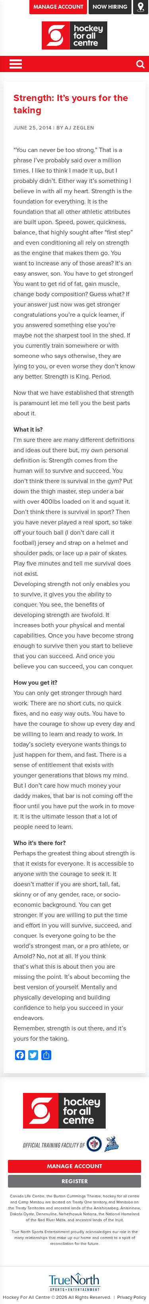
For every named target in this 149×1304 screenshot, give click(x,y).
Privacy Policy (131, 1297)
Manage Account (58, 6)
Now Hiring (110, 6)
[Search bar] (141, 67)
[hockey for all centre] (75, 35)
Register (75, 1181)
